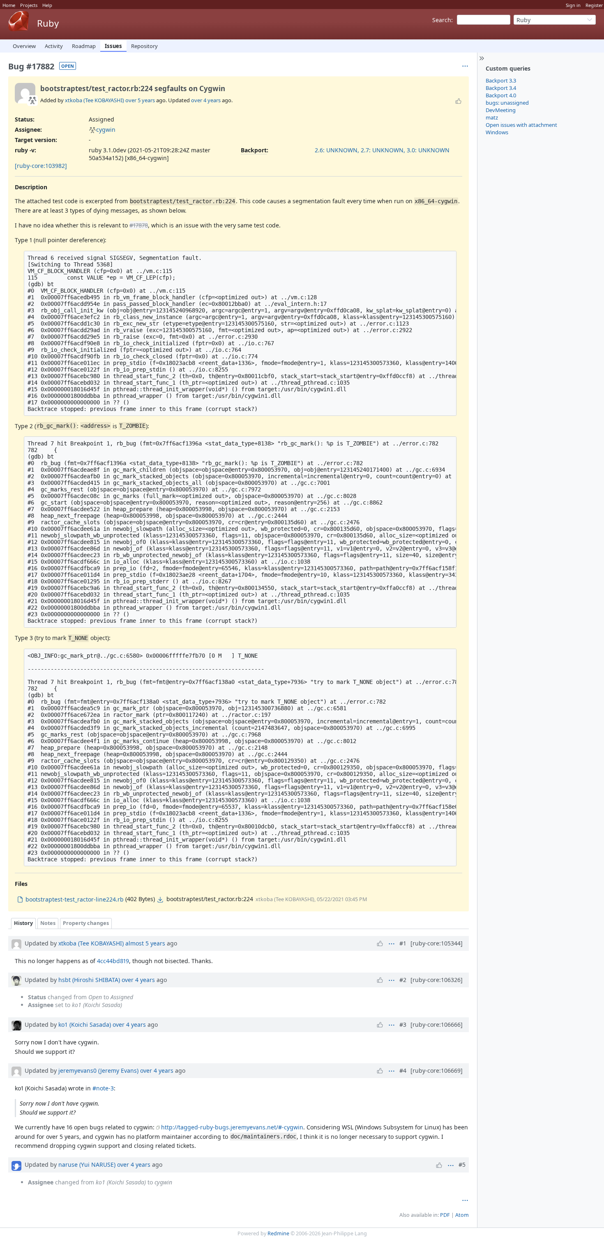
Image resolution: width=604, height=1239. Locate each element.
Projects (28, 5)
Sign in (573, 5)
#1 (402, 943)
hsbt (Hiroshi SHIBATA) (89, 980)
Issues (113, 46)
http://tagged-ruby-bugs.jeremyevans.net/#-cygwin (232, 1127)
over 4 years (206, 100)
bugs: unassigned (507, 102)
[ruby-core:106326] (436, 980)
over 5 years (140, 100)
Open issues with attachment (521, 124)
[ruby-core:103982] (41, 166)
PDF (445, 1214)
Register (594, 5)
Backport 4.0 (501, 95)
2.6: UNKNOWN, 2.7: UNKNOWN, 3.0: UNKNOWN (382, 150)
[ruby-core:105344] (436, 943)
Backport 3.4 (501, 88)
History (23, 923)
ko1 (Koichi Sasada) (84, 1024)
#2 (402, 980)
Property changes (86, 923)
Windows (497, 132)
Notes (47, 923)
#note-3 (103, 1088)
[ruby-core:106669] (436, 1070)
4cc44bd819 (113, 961)
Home (8, 5)
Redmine (278, 1233)
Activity (54, 46)
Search (441, 20)
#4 (402, 1070)
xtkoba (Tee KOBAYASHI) (94, 100)
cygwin (105, 129)
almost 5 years (145, 943)
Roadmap (84, 46)
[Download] (160, 899)
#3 (402, 1024)
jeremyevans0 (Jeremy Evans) (98, 1070)
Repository (144, 46)
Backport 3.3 (501, 80)
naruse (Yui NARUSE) (86, 1164)
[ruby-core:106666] (436, 1024)
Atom (462, 1214)
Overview (24, 46)
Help (47, 5)
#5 (462, 1164)
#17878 (138, 225)
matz (492, 117)
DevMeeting (501, 110)
